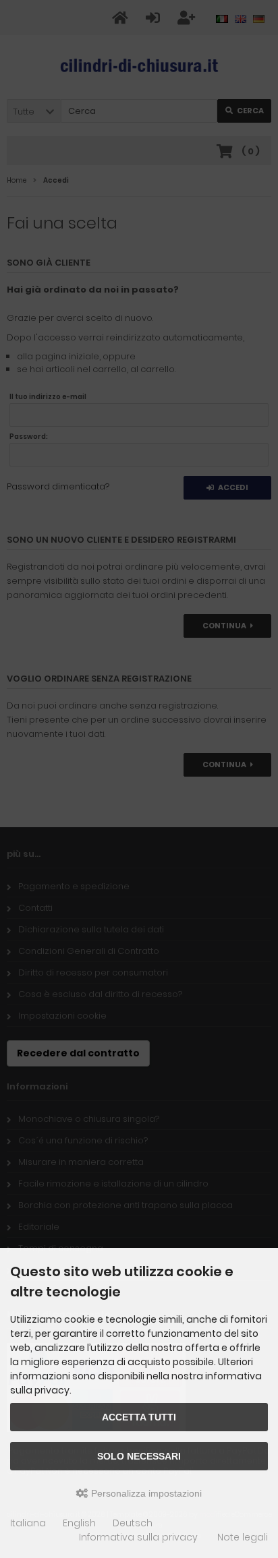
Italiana (28, 1523)
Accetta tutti (139, 1417)
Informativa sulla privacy (138, 1537)
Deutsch (132, 1523)
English (79, 1523)
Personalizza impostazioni (145, 1493)
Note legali (242, 1537)
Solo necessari (139, 1456)
